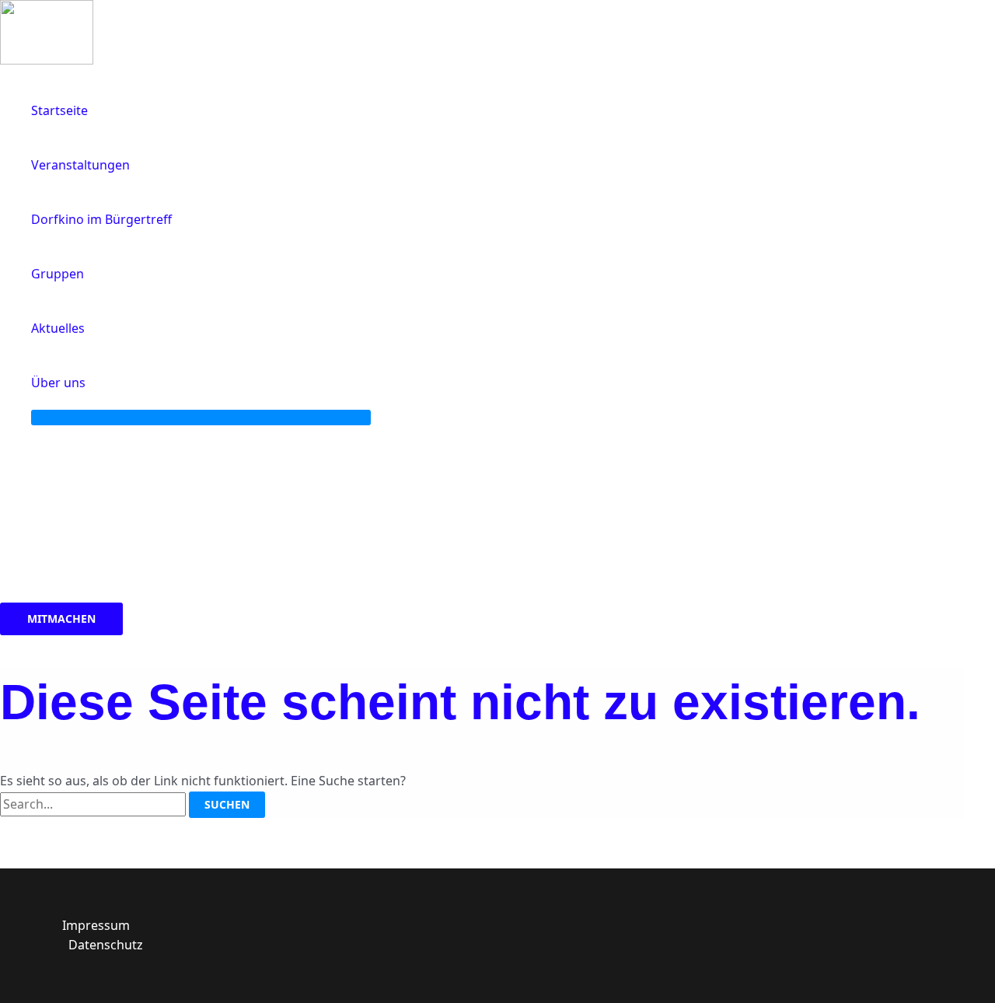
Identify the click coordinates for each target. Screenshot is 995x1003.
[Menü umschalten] (201, 417)
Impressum (96, 925)
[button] (93, 382)
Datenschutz (105, 944)
